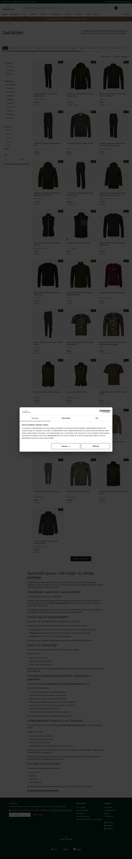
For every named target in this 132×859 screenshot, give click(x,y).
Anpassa (64, 446)
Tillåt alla (95, 446)
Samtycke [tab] (35, 418)
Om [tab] (97, 418)
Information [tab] (66, 418)
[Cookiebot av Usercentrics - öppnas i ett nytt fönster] (101, 411)
